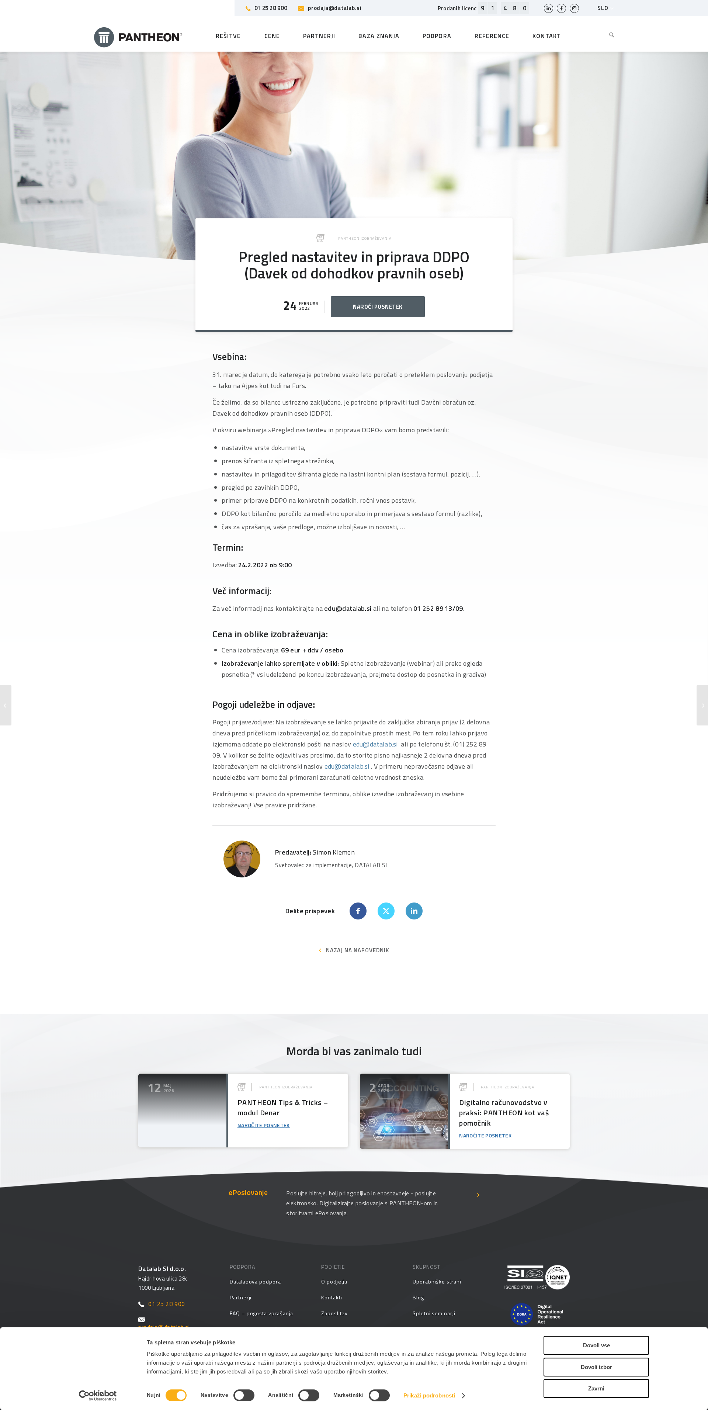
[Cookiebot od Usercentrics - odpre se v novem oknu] (98, 1395)
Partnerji (240, 1297)
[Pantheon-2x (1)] (138, 35)
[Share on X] (386, 911)
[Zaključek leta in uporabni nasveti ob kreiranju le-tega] (5, 705)
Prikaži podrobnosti (429, 1395)
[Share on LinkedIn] (414, 911)
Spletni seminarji (434, 1313)
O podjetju (334, 1281)
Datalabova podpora (255, 1281)
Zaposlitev (334, 1313)
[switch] (243, 1395)
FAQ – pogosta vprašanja (261, 1313)
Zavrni (596, 1388)
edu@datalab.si (375, 744)
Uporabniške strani (437, 1281)
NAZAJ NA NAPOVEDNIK (357, 950)
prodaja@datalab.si (334, 8)
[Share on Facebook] (358, 911)
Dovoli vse (596, 1345)
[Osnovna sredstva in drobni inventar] (702, 705)
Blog (418, 1297)
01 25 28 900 (270, 8)
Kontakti (331, 1297)
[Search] (606, 35)
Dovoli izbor (596, 1367)
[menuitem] (606, 35)
